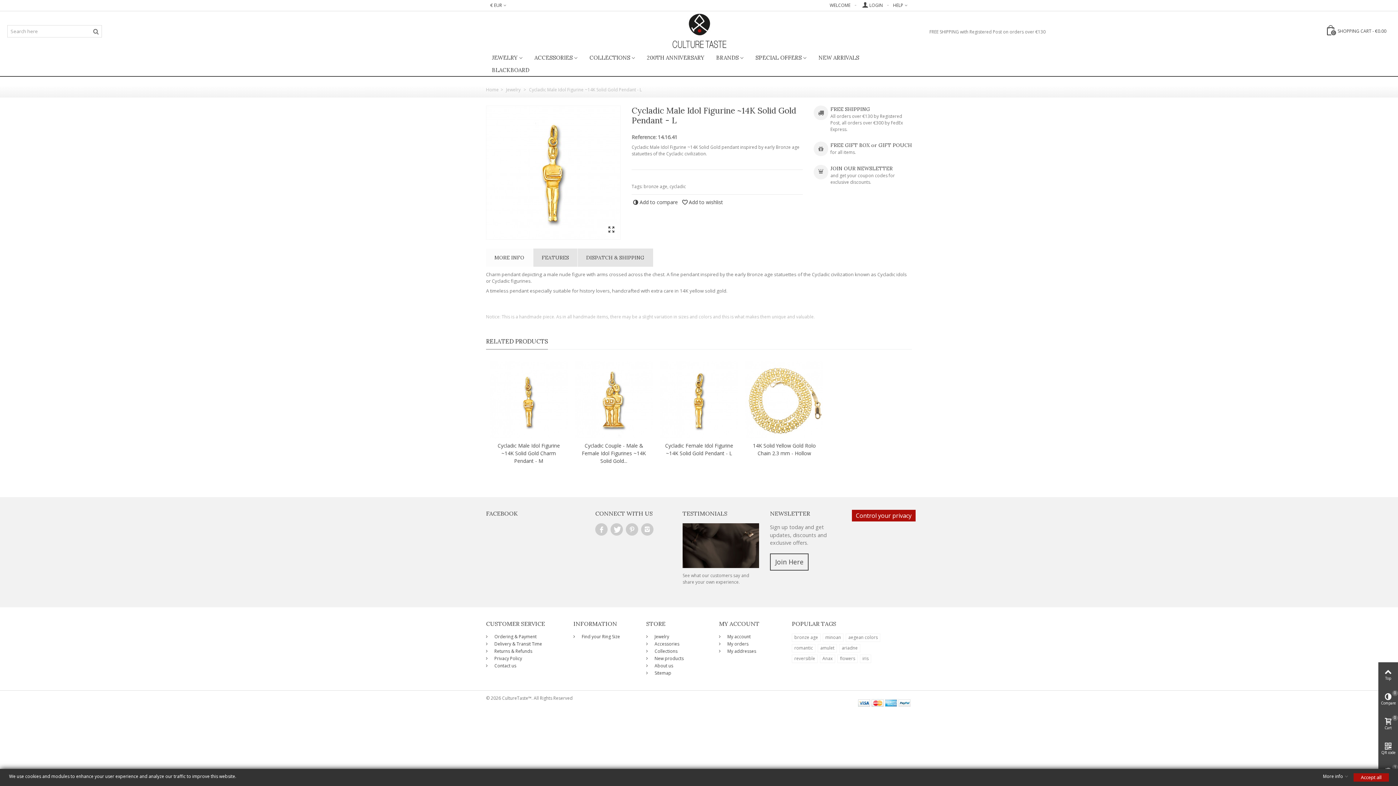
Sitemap (662, 673)
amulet (827, 648)
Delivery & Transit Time (517, 644)
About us (663, 666)
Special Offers (778, 57)
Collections (609, 57)
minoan (833, 637)
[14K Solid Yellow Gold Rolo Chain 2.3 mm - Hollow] (784, 399)
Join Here (789, 561)
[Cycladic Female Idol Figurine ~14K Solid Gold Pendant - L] (699, 399)
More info (509, 257)
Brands (727, 57)
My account (738, 637)
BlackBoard (510, 70)
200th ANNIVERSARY (675, 57)
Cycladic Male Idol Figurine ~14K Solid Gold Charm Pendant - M (529, 453)
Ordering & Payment (515, 637)
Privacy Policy (507, 658)
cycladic (678, 186)
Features (555, 257)
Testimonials (705, 513)
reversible (804, 658)
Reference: (644, 137)
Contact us (504, 666)
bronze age (655, 186)
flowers (847, 658)
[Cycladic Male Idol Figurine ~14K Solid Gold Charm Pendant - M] (529, 399)
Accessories (553, 57)
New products (668, 658)
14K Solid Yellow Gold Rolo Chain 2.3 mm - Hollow (784, 449)
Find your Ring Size (600, 637)
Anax (827, 658)
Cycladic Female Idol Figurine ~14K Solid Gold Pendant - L (699, 449)
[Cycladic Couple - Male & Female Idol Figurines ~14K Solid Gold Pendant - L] (614, 399)
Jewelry (505, 57)
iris (865, 658)
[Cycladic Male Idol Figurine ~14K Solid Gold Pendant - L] (553, 172)
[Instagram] (647, 529)
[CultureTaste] (699, 31)
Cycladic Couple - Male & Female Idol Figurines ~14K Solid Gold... (614, 453)
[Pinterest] (632, 529)
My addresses (741, 651)
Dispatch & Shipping (615, 257)
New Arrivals (838, 57)
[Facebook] (601, 529)
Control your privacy (884, 516)
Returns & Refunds (512, 651)
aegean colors (863, 637)
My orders (737, 644)
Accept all (1371, 777)
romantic (803, 648)
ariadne (850, 648)
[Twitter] (617, 529)
